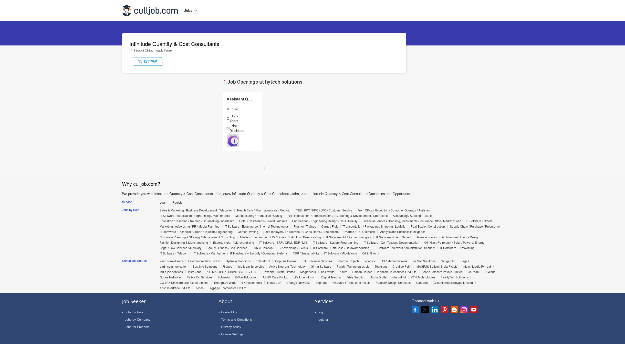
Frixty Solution (355, 277)
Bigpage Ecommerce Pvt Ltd (227, 287)
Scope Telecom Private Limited (442, 271)
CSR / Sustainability (306, 253)
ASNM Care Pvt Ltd (275, 277)
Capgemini (448, 261)
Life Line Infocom (304, 277)
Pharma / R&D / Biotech (359, 231)
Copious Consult (286, 261)
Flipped (227, 266)
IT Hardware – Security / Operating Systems (259, 253)
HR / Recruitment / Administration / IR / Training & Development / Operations (338, 215)
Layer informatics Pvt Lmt (204, 261)
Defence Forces (426, 237)
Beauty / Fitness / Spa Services (227, 247)
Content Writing (248, 231)
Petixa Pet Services (199, 277)
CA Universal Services (317, 261)
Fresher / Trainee (305, 226)
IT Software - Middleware (340, 253)
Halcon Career (362, 271)
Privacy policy (231, 326)
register (323, 319)
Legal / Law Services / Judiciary (180, 247)
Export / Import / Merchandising (233, 242)
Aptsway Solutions (238, 261)
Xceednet (422, 282)
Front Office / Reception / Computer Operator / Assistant (393, 210)
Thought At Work (225, 282)
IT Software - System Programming (335, 242)
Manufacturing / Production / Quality (258, 215)
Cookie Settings (232, 334)
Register (178, 202)
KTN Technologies (423, 277)
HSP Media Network (394, 261)
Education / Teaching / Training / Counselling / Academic (197, 221)
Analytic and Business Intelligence (403, 231)
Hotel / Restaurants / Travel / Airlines (263, 221)
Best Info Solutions (205, 266)
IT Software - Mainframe (209, 253)
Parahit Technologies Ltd (353, 266)
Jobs (188, 10)
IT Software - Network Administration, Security (405, 247)
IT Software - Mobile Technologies (348, 237)
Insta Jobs (194, 271)
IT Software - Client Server (393, 237)
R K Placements (251, 282)
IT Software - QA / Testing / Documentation (391, 242)
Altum (343, 271)
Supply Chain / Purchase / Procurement (476, 226)
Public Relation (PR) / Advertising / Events (280, 247)
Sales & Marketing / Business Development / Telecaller (196, 210)
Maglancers (308, 271)
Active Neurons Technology (287, 266)
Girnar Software (321, 266)
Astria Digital (378, 277)
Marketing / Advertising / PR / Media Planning (189, 226)
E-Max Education (246, 277)
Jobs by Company (137, 319)
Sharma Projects (348, 261)
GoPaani (473, 271)
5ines (200, 287)
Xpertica (370, 261)
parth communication (174, 266)
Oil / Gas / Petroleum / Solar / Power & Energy (454, 242)
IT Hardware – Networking (457, 247)
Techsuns (381, 266)
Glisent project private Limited (453, 282)
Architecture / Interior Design (460, 237)
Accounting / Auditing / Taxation (413, 215)
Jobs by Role (134, 312)
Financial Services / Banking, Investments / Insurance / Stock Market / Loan (412, 221)
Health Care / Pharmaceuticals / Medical (263, 210)
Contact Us (229, 312)
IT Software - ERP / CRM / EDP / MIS (283, 242)
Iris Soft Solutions (424, 261)
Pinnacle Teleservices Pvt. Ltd (397, 271)
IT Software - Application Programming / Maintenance (195, 215)
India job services (171, 271)
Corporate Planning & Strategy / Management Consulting (197, 237)
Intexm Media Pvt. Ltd (477, 266)
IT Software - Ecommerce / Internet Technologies (257, 226)
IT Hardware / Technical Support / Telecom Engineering (196, 231)
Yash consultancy (171, 261)
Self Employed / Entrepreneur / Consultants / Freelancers (301, 231)
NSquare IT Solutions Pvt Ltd (352, 282)
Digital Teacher (331, 277)
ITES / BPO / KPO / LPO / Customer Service (323, 210)
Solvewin (224, 277)
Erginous (321, 282)
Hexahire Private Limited (278, 271)
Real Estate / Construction (427, 226)
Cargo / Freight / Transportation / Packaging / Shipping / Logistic (363, 226)
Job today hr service (251, 266)
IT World (490, 271)
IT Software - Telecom (174, 253)
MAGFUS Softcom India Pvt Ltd (437, 266)
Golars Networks (171, 277)
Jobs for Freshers (137, 326)
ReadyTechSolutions (454, 277)
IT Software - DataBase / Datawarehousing (341, 247)
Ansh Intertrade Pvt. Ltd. (175, 287)
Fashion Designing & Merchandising (184, 242)
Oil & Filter (369, 253)
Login (163, 202)
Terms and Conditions (236, 319)
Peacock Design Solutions (393, 282)
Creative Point (402, 266)
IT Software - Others (479, 221)
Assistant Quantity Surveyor (253, 99)
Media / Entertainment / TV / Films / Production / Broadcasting (280, 237)
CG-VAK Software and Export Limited (184, 282)
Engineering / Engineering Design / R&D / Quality (324, 221)
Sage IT (465, 261)
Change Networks (298, 282)
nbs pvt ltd (327, 271)
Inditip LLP (274, 282)
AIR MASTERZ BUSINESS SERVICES (232, 271)
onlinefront (263, 261)
